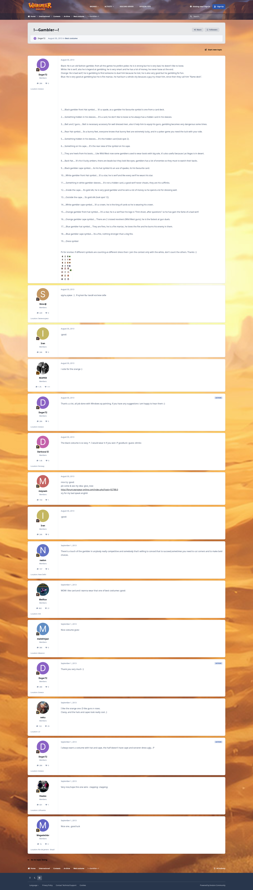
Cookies (83, 885)
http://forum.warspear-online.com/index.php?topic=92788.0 (89, 489)
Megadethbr (43, 835)
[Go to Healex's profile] (43, 786)
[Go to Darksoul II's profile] (43, 442)
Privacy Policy (47, 885)
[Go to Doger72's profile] (35, 38)
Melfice (43, 599)
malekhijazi (43, 639)
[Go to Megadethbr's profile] (43, 825)
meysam (43, 491)
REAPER (43, 378)
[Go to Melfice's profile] (43, 589)
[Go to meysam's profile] (43, 481)
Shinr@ (43, 304)
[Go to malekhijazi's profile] (43, 629)
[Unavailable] (66, 255)
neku (42, 717)
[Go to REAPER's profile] (43, 368)
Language (33, 885)
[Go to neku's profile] (43, 707)
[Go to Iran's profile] (43, 333)
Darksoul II (43, 451)
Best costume (71, 38)
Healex (42, 796)
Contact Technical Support (66, 885)
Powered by (212, 885)
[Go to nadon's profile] (43, 550)
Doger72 (41, 38)
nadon (43, 560)
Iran (43, 343)
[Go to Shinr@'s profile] (43, 294)
